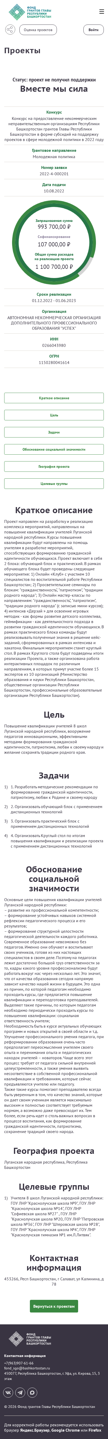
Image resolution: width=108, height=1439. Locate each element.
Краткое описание (54, 398)
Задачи (54, 432)
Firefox (95, 1430)
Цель (54, 415)
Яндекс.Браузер (35, 1430)
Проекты (22, 50)
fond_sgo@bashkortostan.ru (27, 1368)
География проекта (54, 466)
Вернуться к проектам (54, 1306)
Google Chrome (65, 1430)
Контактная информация (25, 1355)
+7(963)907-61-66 (19, 1363)
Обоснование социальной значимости (54, 449)
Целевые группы (54, 483)
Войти (94, 29)
